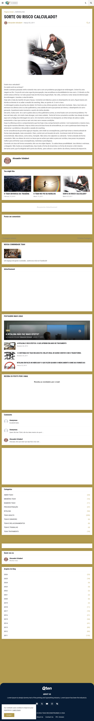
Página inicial (8, 12)
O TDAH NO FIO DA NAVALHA (44, 194)
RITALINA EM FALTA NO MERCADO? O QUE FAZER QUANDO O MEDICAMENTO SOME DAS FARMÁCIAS (51, 363)
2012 (47, 631)
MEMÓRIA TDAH (47, 499)
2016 (47, 615)
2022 (47, 591)
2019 (47, 603)
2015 (47, 619)
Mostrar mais (14, 560)
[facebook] (37, 704)
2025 (47, 578)
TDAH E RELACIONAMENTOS (47, 523)
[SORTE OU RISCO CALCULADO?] (76, 184)
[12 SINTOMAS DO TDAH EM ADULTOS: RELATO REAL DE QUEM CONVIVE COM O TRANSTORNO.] (9, 355)
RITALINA (47, 511)
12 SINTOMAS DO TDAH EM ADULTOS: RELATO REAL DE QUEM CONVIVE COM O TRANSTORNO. (49, 353)
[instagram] (52, 704)
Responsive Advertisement (47, 207)
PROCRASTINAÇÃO (47, 507)
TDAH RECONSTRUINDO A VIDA (53, 713)
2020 (47, 599)
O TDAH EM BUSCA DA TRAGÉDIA (16, 194)
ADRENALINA (20, 12)
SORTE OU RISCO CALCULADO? (74, 194)
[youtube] (47, 704)
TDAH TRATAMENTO (47, 531)
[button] (2, 3)
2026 (47, 574)
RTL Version (60, 717)
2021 (47, 595)
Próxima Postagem (84, 238)
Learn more (16, 710)
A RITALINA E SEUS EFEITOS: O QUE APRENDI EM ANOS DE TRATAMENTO (41, 343)
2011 (47, 635)
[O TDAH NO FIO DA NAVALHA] (47, 184)
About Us (40, 717)
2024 (47, 582)
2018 (47, 607)
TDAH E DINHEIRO (47, 519)
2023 (47, 587)
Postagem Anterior (9, 238)
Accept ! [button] (9, 715)
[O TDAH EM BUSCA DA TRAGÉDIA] (17, 184)
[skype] (57, 704)
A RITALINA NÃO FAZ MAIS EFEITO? (22, 334)
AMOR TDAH (47, 495)
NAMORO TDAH (47, 503)
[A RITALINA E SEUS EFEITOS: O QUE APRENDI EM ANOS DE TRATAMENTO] (9, 346)
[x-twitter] (42, 704)
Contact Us (49, 717)
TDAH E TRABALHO (47, 527)
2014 (47, 623)
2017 (47, 611)
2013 (47, 627)
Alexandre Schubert (16, 558)
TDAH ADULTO (47, 515)
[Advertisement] (47, 291)
